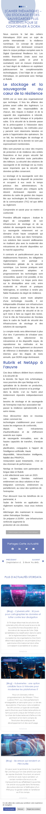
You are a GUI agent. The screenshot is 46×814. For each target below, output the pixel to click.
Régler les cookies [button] (33, 809)
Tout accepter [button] (9, 809)
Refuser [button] (20, 809)
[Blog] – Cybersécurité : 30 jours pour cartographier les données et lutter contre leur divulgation (23, 614)
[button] (12, 549)
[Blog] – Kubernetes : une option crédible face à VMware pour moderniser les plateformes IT (23, 686)
